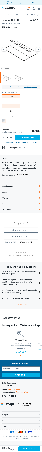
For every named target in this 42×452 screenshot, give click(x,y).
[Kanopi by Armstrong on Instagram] (9, 396)
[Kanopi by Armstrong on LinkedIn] (16, 396)
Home (4, 14)
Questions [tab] (24, 242)
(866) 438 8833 (14, 389)
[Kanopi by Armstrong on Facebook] (3, 396)
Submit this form (22, 392)
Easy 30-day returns (30, 86)
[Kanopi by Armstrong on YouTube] (12, 396)
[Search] (33, 9)
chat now (21, 352)
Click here (21, 147)
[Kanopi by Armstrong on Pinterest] (5, 396)
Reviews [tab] (8, 242)
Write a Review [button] (22, 230)
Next (38, 50)
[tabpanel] (21, 341)
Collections (11, 14)
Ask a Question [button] (22, 236)
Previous (4, 50)
